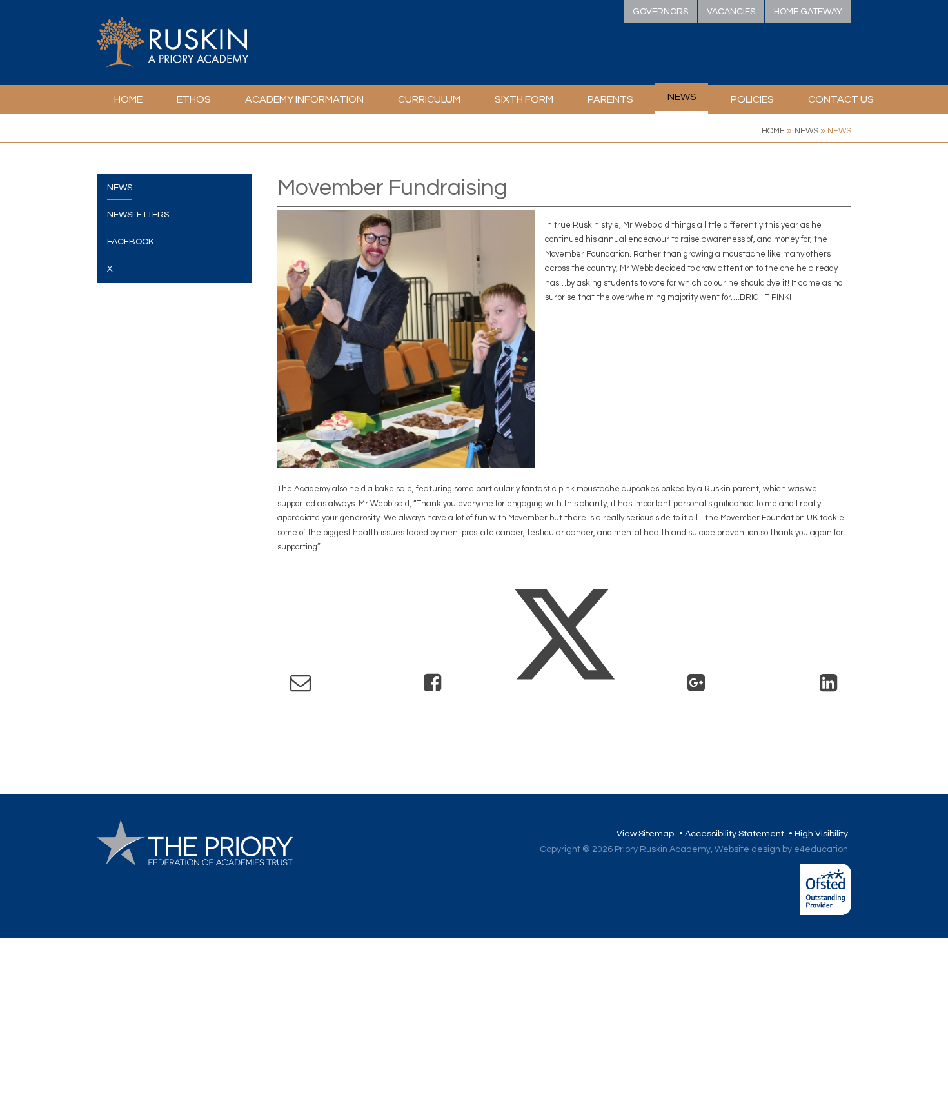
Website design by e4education (781, 849)
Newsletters (138, 214)
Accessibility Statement (734, 833)
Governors (660, 11)
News (806, 130)
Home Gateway (808, 11)
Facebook (130, 241)
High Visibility (821, 833)
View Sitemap (645, 833)
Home (773, 130)
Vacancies (731, 11)
